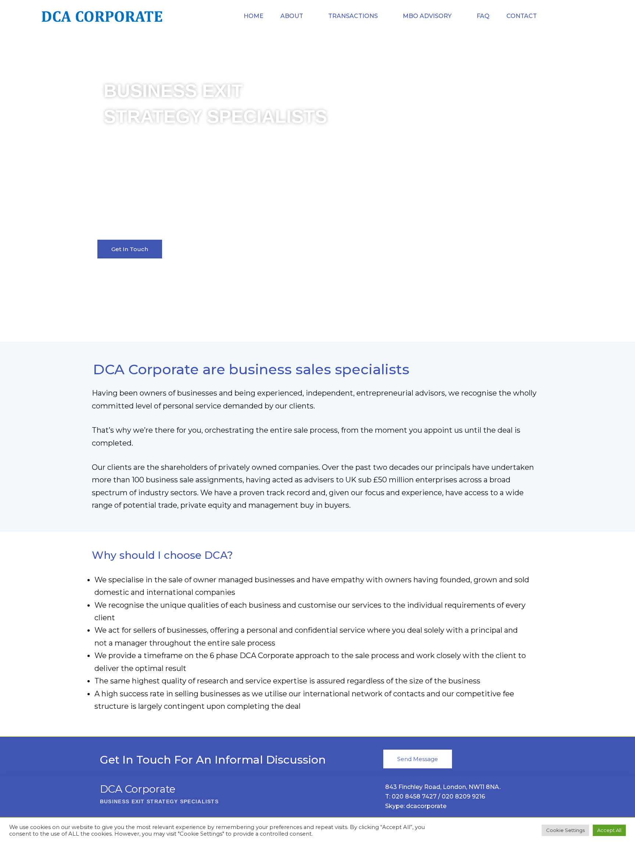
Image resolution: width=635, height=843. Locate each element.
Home (253, 15)
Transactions (353, 15)
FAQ (483, 15)
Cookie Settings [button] (565, 830)
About (291, 15)
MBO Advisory (427, 15)
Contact (521, 15)
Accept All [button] (609, 830)
